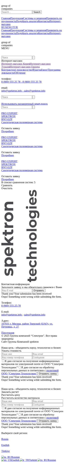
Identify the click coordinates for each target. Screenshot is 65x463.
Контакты (43, 21)
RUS (4, 27)
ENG (9, 27)
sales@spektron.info (34, 314)
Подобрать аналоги (27, 21)
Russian (15, 457)
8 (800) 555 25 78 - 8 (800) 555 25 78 (21, 81)
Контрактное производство (16, 69)
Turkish (33, 460)
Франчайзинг (40, 69)
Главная (5, 18)
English (15, 460)
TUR (15, 27)
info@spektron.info (11, 314)
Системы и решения (34, 18)
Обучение (20, 72)
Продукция (16, 18)
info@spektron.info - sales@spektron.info (23, 90)
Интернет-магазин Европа (25, 66)
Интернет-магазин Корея (15, 63)
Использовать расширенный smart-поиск (24, 103)
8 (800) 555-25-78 (11, 305)
